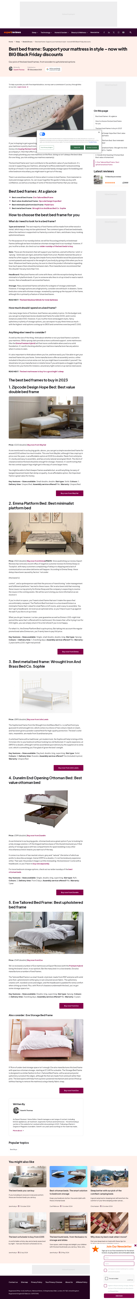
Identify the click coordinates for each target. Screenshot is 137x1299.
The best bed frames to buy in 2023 (108, 128)
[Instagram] (118, 32)
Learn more (21, 87)
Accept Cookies (92, 147)
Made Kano (49, 204)
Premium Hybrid (76, 966)
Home (11, 42)
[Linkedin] (109, 32)
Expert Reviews (11, 32)
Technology (45, 32)
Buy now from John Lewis (37, 719)
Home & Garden (61, 32)
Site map (24, 1282)
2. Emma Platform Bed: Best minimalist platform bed (109, 141)
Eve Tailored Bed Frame (43, 197)
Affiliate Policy (81, 1282)
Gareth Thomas (19, 70)
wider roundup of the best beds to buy (56, 246)
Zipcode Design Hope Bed (50, 201)
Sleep (34, 32)
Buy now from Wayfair (36, 445)
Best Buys (13, 1149)
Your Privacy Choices (53, 1282)
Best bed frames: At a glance (106, 116)
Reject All (77, 147)
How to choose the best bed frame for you (108, 122)
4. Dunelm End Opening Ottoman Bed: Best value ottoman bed (109, 156)
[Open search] (130, 32)
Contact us (13, 1282)
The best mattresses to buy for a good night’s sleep (42, 371)
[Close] (99, 132)
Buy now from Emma (36, 561)
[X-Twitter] (113, 32)
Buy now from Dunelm (36, 835)
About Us (69, 1282)
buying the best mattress (29, 149)
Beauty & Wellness (78, 32)
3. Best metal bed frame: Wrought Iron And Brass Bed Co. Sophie (111, 149)
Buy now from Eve (35, 960)
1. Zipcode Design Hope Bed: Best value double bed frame (110, 134)
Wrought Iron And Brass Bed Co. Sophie (49, 208)
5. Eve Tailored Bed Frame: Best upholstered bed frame (107, 163)
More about (17, 1130)
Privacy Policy (36, 1282)
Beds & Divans (27, 42)
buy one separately (41, 863)
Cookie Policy (93, 142)
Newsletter (94, 32)
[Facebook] (104, 32)
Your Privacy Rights (47, 147)
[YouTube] (123, 32)
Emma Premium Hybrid (25, 343)
